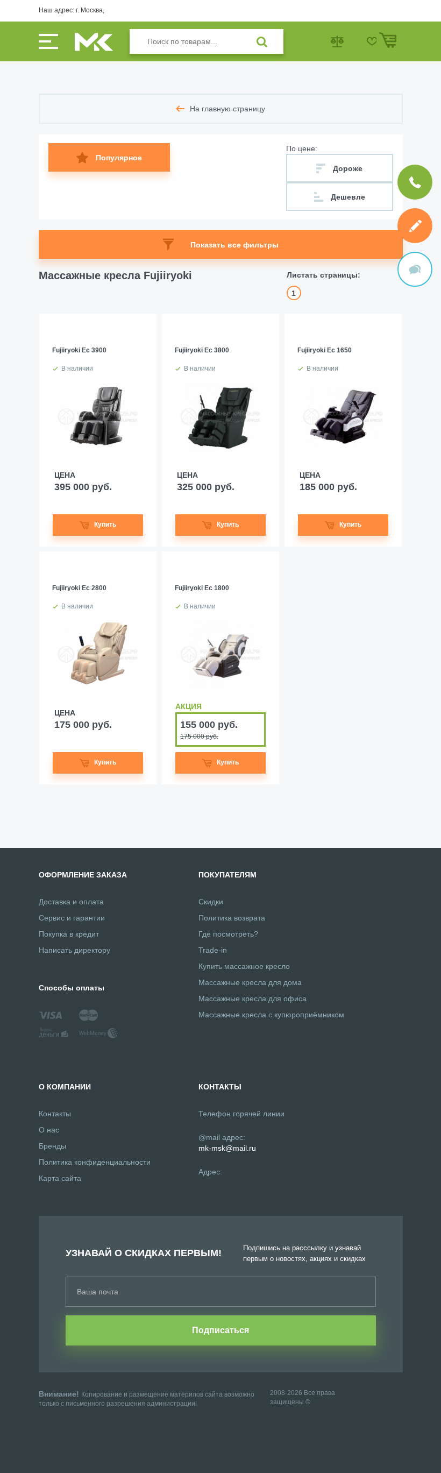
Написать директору (74, 950)
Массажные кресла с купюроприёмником (271, 1014)
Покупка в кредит (69, 934)
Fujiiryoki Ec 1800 (202, 588)
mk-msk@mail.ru (227, 1148)
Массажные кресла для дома (250, 982)
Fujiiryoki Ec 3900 (79, 350)
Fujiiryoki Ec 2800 (79, 588)
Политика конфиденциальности (95, 1162)
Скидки (210, 901)
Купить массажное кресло (244, 966)
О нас (49, 1129)
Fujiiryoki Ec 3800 (202, 350)
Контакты (55, 1113)
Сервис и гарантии (72, 917)
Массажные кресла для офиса (252, 998)
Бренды (52, 1146)
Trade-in (212, 950)
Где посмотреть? (228, 934)
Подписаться (220, 1330)
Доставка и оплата (71, 901)
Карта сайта (60, 1178)
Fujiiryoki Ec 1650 (324, 350)
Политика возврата (231, 917)
